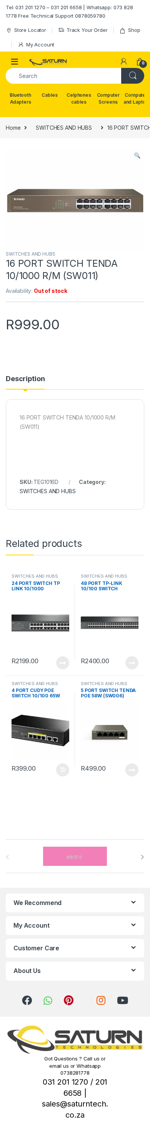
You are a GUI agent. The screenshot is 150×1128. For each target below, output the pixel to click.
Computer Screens (108, 98)
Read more (62, 662)
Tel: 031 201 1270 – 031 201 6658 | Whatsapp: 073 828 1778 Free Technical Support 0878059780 (69, 11)
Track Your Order (87, 30)
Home (13, 127)
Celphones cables (79, 98)
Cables (49, 95)
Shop (134, 30)
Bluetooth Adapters (20, 98)
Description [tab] (25, 379)
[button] (137, 155)
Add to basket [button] (60, 769)
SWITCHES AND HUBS (64, 127)
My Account (40, 44)
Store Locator (30, 30)
